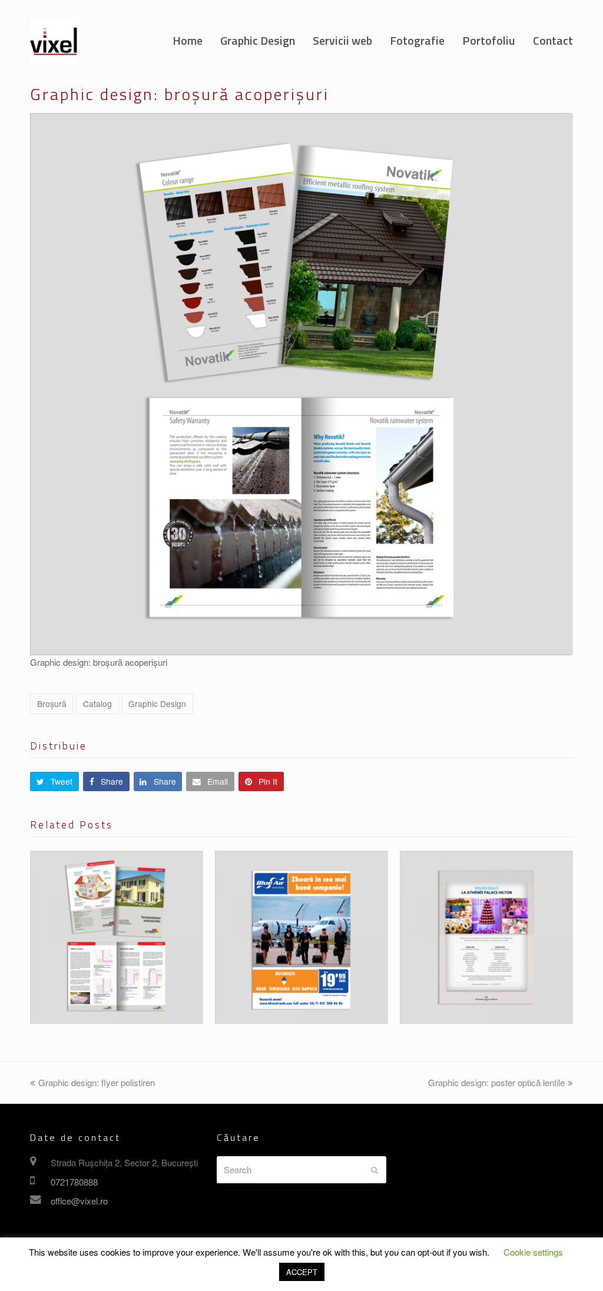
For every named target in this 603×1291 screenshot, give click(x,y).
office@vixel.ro (79, 1200)
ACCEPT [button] (301, 1271)
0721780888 (74, 1182)
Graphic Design (157, 703)
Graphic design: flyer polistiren (96, 1082)
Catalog (97, 703)
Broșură (52, 703)
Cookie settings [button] (533, 1252)
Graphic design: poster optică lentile (496, 1082)
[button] (54, 781)
